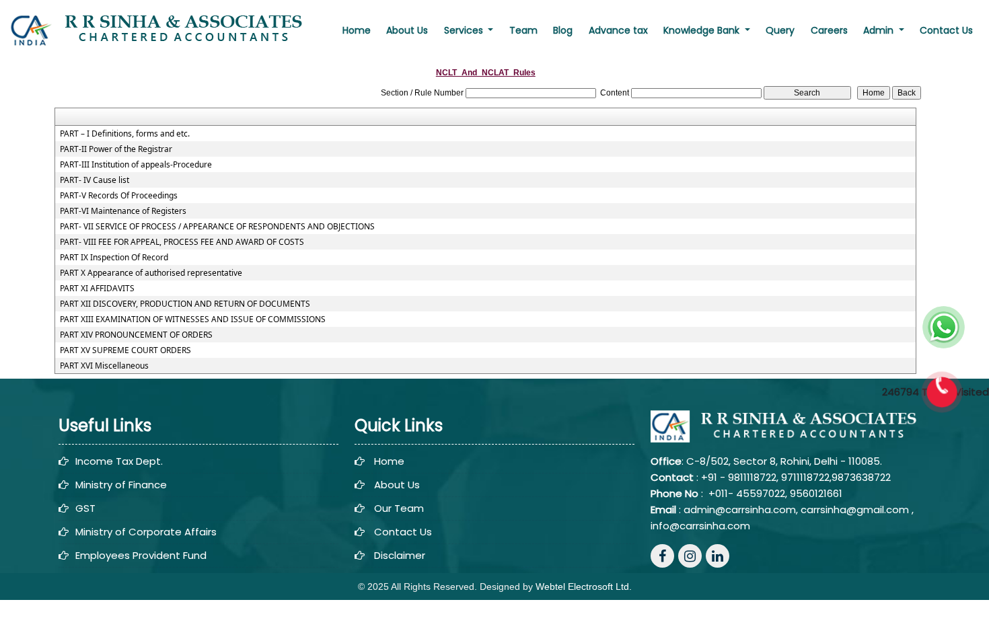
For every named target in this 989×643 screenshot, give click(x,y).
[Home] (163, 29)
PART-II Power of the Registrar (116, 149)
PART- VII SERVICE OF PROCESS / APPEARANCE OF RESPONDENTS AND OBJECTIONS (217, 226)
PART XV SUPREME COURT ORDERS (125, 350)
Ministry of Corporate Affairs (146, 532)
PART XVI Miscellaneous (104, 366)
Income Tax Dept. (119, 461)
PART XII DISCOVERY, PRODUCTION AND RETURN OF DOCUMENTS (185, 304)
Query (780, 30)
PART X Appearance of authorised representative (151, 273)
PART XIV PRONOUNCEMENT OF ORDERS (136, 335)
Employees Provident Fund (141, 555)
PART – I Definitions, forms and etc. (125, 133)
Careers (829, 30)
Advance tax (618, 30)
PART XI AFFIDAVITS (97, 288)
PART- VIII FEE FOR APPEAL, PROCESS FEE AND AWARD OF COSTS (182, 242)
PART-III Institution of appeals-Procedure (136, 164)
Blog (563, 30)
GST (85, 508)
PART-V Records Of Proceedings (119, 195)
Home (356, 30)
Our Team (399, 508)
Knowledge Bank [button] (702, 30)
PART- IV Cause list (94, 180)
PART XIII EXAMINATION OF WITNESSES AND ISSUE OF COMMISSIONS (193, 319)
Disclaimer (399, 555)
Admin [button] (879, 30)
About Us (407, 30)
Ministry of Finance (121, 485)
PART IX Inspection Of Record (114, 257)
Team (523, 30)
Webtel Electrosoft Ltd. (584, 586)
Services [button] (465, 30)
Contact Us (946, 30)
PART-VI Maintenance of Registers (123, 211)
